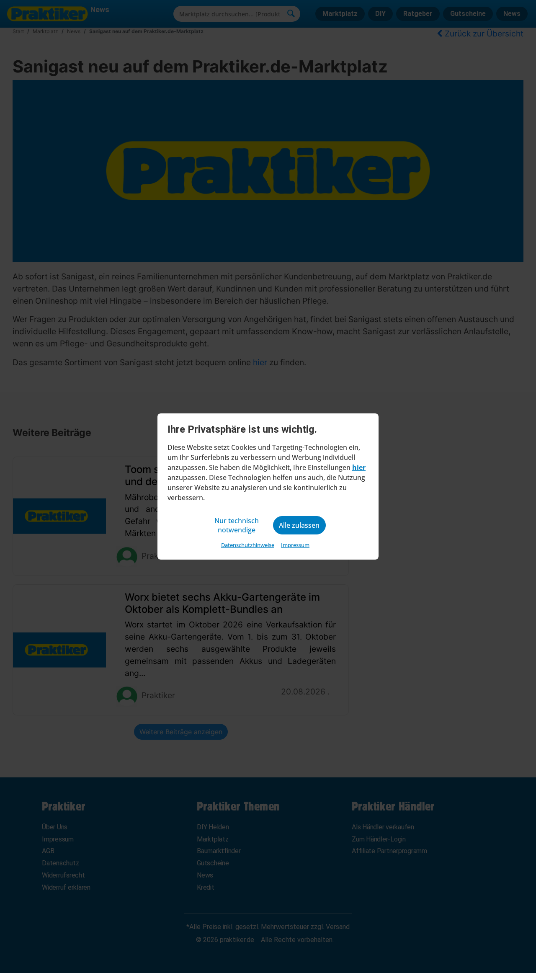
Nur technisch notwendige (236, 525)
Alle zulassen (299, 525)
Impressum (295, 545)
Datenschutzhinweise (247, 545)
